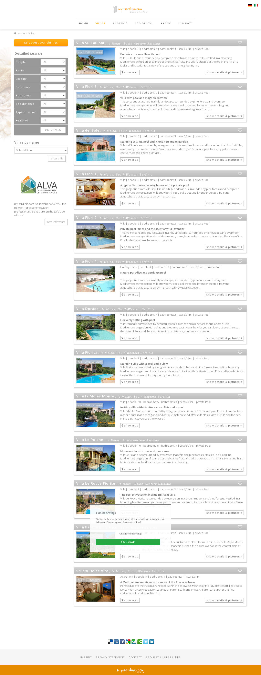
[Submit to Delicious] (110, 641)
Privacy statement (110, 657)
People (21, 62)
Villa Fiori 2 (86, 217)
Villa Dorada (87, 308)
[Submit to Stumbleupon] (134, 641)
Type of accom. (26, 112)
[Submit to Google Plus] (128, 641)
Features (22, 120)
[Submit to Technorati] (139, 641)
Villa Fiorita (86, 352)
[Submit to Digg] (116, 641)
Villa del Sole (88, 130)
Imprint (86, 657)
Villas (101, 23)
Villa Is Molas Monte (95, 396)
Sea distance (25, 104)
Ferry (166, 23)
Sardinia (121, 23)
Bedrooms (23, 87)
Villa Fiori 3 (86, 86)
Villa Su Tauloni (90, 42)
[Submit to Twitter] (145, 641)
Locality (21, 79)
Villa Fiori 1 (86, 173)
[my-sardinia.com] (14, 20)
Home (84, 23)
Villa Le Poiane (89, 439)
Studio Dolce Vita (92, 570)
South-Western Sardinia (141, 43)
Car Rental (145, 23)
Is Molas (114, 43)
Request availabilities (163, 657)
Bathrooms (23, 95)
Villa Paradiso (88, 527)
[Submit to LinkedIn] (151, 641)
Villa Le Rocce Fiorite (95, 483)
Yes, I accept (128, 541)
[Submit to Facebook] (122, 641)
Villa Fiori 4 (86, 261)
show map (130, 72)
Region (21, 70)
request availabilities (42, 42)
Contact (185, 23)
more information (55, 222)
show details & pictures (223, 72)
